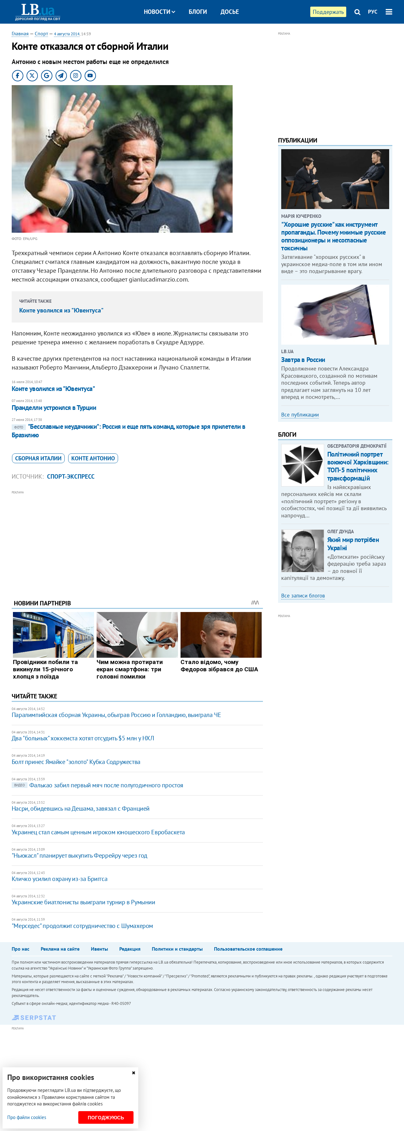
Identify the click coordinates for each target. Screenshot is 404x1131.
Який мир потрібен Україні (353, 543)
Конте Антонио (93, 458)
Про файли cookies (26, 1117)
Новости (157, 11)
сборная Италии (38, 458)
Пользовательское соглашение (248, 949)
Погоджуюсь (106, 1117)
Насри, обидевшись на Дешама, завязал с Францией (81, 808)
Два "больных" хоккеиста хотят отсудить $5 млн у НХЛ (83, 738)
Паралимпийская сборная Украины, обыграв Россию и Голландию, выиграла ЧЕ (116, 715)
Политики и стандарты (177, 949)
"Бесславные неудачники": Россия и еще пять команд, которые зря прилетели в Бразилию (129, 430)
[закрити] (133, 1072)
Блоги (198, 11)
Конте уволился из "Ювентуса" (61, 310)
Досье (230, 11)
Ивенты (99, 949)
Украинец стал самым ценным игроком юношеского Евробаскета (98, 832)
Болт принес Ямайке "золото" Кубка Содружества (76, 762)
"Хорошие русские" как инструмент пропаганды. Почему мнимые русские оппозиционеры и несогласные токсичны (333, 236)
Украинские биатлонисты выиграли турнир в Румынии (83, 902)
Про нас (20, 949)
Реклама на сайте (60, 949)
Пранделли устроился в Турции (54, 407)
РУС (372, 11)
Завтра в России (303, 359)
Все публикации (300, 414)
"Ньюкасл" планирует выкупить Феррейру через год (79, 855)
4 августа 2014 (67, 34)
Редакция (129, 949)
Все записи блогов (303, 595)
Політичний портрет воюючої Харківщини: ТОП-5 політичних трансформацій (358, 466)
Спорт (41, 33)
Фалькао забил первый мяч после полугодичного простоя (98, 785)
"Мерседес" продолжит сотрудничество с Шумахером (82, 926)
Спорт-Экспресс (71, 476)
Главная (20, 33)
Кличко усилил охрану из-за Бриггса (59, 879)
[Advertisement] (137, 540)
